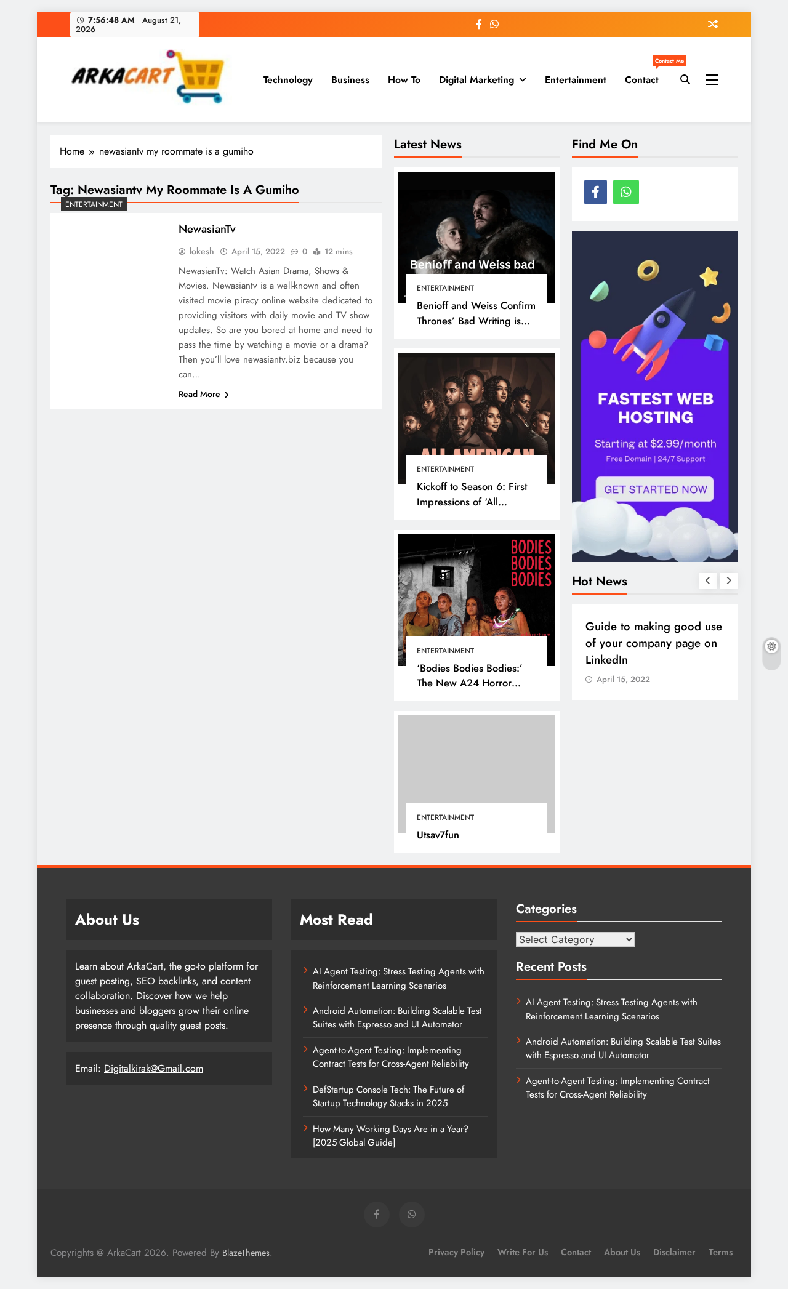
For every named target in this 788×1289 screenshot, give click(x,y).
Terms (721, 1252)
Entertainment (575, 80)
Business (350, 80)
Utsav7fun (438, 834)
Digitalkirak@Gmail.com (153, 1068)
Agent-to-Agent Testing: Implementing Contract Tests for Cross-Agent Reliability (391, 1056)
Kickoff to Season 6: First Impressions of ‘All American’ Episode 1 (472, 501)
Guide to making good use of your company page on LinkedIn (653, 643)
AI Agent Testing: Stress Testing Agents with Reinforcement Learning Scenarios (398, 978)
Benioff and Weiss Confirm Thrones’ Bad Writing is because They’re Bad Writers (476, 328)
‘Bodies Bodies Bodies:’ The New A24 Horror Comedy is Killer (470, 683)
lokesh (202, 251)
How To (404, 80)
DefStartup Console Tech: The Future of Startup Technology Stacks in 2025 (388, 1096)
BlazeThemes (246, 1253)
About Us (622, 1252)
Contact (646, 75)
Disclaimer (674, 1252)
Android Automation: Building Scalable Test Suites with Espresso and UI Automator (397, 1017)
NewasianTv (207, 228)
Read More (199, 394)
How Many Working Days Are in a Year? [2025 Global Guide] (390, 1135)
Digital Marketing (476, 80)
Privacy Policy (456, 1252)
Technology (288, 80)
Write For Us (522, 1252)
